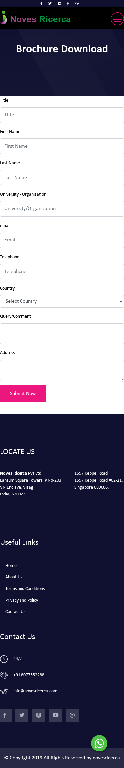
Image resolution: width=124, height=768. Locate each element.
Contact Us (15, 611)
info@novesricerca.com (35, 691)
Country (7, 288)
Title (4, 100)
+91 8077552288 (28, 675)
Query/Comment (15, 316)
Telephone (9, 257)
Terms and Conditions (25, 588)
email (5, 225)
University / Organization (23, 194)
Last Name (10, 163)
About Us (13, 577)
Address (7, 352)
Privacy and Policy (21, 600)
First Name (10, 131)
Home (11, 565)
